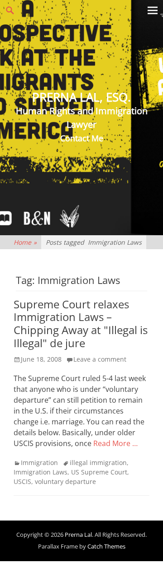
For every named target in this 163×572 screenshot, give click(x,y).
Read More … (115, 443)
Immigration (39, 462)
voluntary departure (65, 481)
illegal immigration (98, 462)
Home (25, 242)
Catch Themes (106, 546)
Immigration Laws (40, 472)
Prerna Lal (78, 534)
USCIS (22, 481)
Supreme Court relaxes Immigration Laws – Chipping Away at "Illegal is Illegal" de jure (81, 323)
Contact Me (81, 138)
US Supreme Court (99, 472)
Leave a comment (99, 359)
